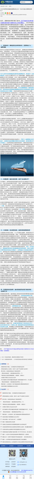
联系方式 (7, 464)
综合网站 (29, 445)
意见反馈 (13, 466)
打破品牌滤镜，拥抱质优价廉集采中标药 (14, 357)
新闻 (10, 6)
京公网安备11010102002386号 (18, 472)
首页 (6, 6)
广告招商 (13, 464)
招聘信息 (7, 466)
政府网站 (3, 445)
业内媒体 (11, 445)
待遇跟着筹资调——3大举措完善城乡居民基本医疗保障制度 (18, 359)
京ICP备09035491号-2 (27, 470)
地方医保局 (20, 445)
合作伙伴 (13, 461)
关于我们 (7, 461)
